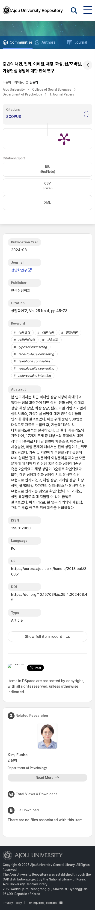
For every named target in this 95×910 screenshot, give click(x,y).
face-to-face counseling (36, 354)
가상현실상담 (26, 340)
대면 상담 (48, 332)
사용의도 (52, 340)
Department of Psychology (22, 94)
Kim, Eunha (17, 758)
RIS (47, 169)
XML (47, 202)
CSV (47, 186)
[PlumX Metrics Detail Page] (64, 138)
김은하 (34, 82)
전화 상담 (71, 332)
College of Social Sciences (51, 89)
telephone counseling (34, 361)
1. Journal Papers (62, 94)
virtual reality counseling (36, 368)
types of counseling (32, 347)
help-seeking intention (34, 375)
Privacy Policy (12, 902)
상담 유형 (24, 332)
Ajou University (14, 89)
